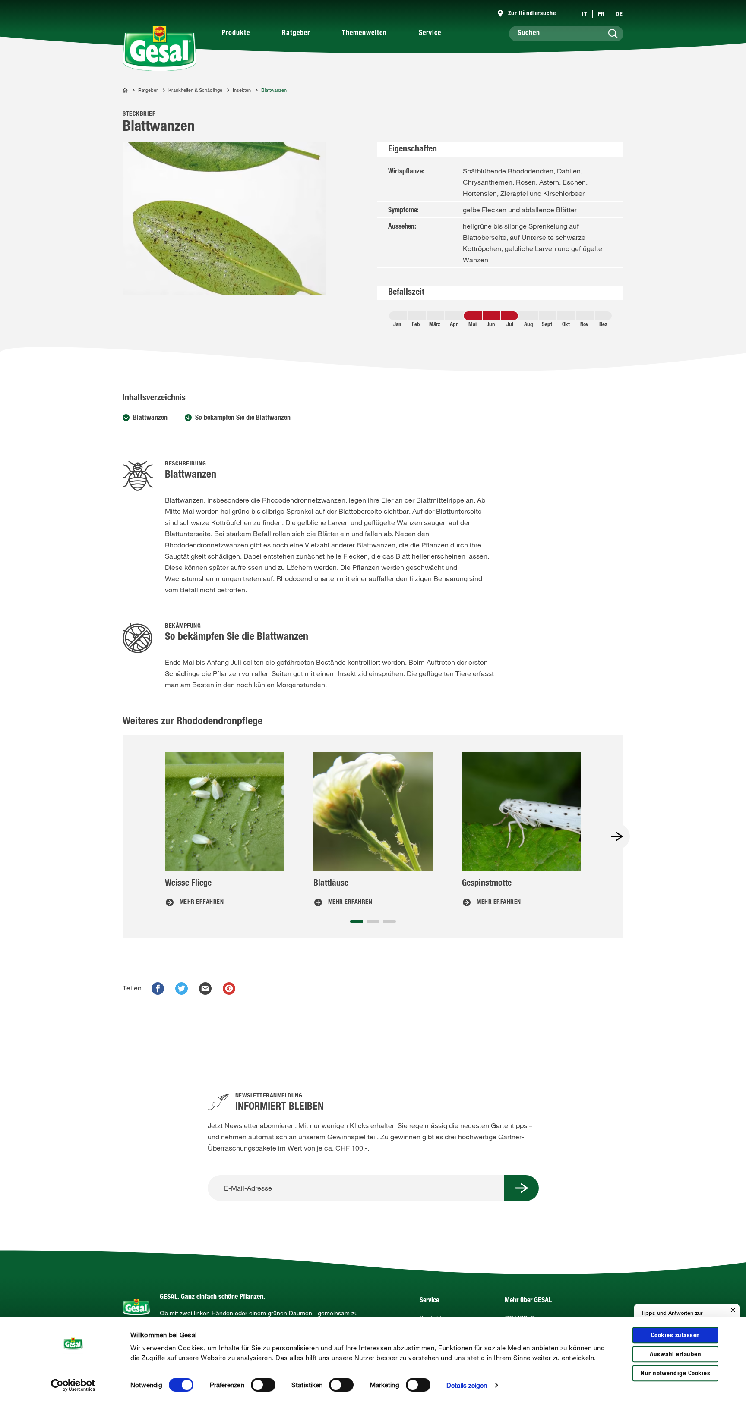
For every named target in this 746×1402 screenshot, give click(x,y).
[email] (205, 988)
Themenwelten (364, 33)
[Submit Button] (521, 1188)
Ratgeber (296, 33)
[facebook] (158, 988)
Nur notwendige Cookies (675, 1374)
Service (430, 33)
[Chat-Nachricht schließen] (733, 1310)
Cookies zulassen (675, 1336)
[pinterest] (229, 988)
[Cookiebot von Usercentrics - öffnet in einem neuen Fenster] (73, 1385)
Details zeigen (466, 1385)
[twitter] (181, 988)
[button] (356, 921)
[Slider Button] (617, 836)
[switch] (263, 1385)
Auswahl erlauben (675, 1355)
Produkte (236, 33)
